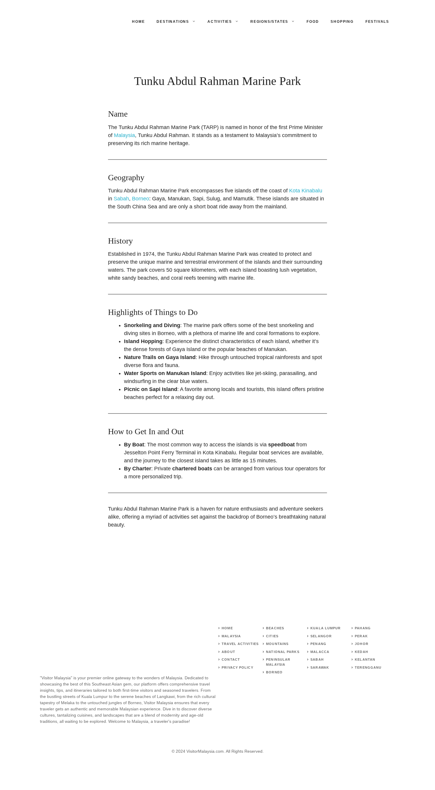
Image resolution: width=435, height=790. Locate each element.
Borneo (140, 199)
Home (138, 22)
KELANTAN (365, 659)
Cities (272, 636)
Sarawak (319, 667)
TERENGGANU (368, 667)
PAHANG (363, 628)
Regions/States (269, 22)
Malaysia (124, 135)
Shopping (342, 22)
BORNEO (274, 672)
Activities (219, 22)
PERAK (361, 636)
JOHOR (361, 644)
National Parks (282, 652)
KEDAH (361, 652)
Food (313, 22)
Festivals (377, 22)
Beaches (275, 628)
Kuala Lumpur (325, 628)
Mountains (277, 644)
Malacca (319, 652)
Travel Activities (240, 644)
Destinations (173, 22)
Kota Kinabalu (305, 191)
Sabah (121, 199)
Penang (318, 644)
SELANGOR (321, 636)
